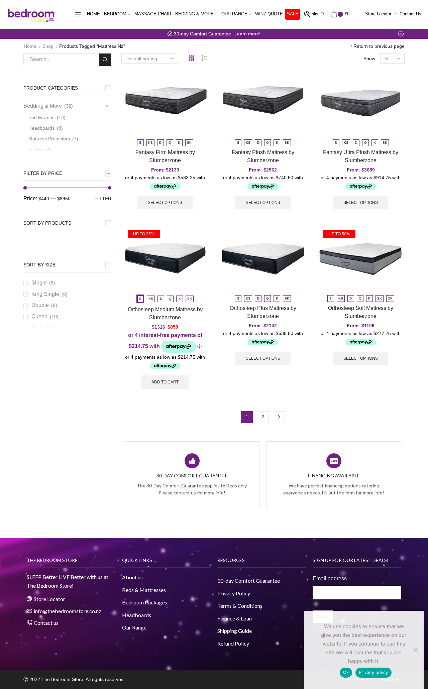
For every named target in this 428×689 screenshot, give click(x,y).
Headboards (41, 128)
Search (105, 59)
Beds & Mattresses (144, 590)
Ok (346, 672)
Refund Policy (233, 643)
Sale (292, 13)
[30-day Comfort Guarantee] (192, 460)
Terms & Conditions (239, 605)
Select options (165, 202)
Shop (48, 46)
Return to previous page (379, 46)
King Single (45, 294)
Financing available (334, 475)
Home (93, 13)
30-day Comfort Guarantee (192, 475)
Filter (103, 198)
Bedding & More (194, 13)
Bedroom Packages (145, 602)
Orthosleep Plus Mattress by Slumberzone (263, 312)
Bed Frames (41, 117)
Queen (39, 316)
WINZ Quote (269, 13)
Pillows (35, 149)
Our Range (234, 13)
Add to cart (165, 382)
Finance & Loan (234, 618)
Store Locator (378, 14)
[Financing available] (333, 460)
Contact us (410, 14)
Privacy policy (373, 672)
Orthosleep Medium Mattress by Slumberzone (165, 313)
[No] (415, 650)
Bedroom (115, 13)
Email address (331, 578)
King (36, 328)
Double (40, 305)
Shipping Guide (234, 630)
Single (39, 282)
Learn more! (247, 33)
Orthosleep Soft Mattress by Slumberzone (360, 312)
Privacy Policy (233, 593)
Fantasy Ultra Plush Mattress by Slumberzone (360, 156)
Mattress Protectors (49, 138)
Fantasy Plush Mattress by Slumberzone (263, 156)
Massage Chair (152, 13)
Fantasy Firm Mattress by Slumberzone (165, 156)
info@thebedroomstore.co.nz (67, 611)
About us (132, 577)
